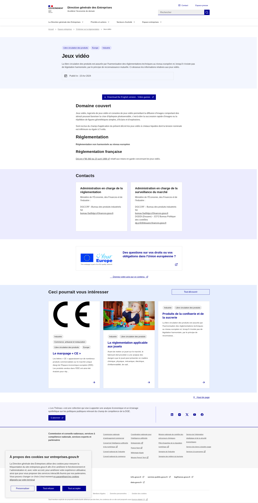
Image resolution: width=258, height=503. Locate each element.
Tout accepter (74, 488)
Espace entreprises (150, 22)
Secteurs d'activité (124, 22)
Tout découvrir (190, 292)
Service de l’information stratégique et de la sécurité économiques (196, 438)
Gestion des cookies (139, 494)
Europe (95, 48)
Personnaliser (22, 488)
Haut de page (203, 397)
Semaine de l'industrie (167, 452)
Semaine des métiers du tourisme (171, 456)
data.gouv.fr (136, 482)
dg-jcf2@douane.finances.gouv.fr (150, 223)
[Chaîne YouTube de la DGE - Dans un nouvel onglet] (194, 414)
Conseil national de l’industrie (114, 452)
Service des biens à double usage (198, 447)
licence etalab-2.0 (138, 499)
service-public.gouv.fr (158, 477)
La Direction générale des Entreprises (64, 22)
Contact (185, 5)
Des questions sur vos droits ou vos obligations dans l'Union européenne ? (149, 254)
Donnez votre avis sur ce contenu (129, 277)
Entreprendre (136, 443)
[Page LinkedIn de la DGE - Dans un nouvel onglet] (172, 414)
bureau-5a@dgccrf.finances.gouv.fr (96, 213)
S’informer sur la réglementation (87, 29)
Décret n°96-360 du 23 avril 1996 (91, 159)
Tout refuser (48, 488)
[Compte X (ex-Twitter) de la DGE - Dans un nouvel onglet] (187, 414)
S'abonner (55, 418)
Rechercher (207, 12)
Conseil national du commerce (114, 456)
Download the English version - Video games (129, 97)
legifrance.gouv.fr (182, 477)
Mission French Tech (138, 458)
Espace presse (201, 5)
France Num (135, 448)
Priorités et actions (98, 22)
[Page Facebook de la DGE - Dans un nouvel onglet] (202, 414)
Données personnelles (118, 494)
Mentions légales (99, 494)
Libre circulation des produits (75, 48)
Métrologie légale (137, 453)
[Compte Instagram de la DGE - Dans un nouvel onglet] (179, 414)
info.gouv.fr (136, 477)
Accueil (51, 29)
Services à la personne (194, 452)
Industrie (106, 48)
